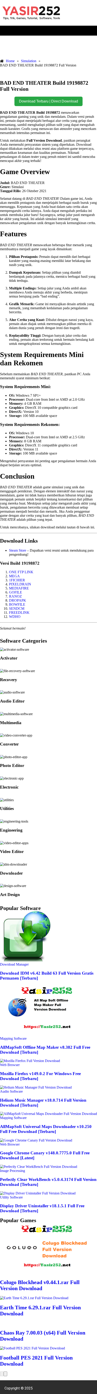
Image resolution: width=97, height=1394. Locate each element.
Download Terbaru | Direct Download (48, 101)
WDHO (15, 617)
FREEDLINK (19, 612)
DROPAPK (17, 600)
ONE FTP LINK (21, 572)
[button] (48, 31)
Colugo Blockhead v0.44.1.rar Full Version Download (40, 1285)
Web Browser (10, 1065)
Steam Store (17, 550)
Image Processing (12, 1171)
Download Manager (14, 964)
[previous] (2, 1373)
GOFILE (15, 592)
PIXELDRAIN (20, 584)
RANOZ (15, 596)
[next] (5, 1373)
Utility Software (11, 1197)
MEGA (14, 576)
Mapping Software (13, 1038)
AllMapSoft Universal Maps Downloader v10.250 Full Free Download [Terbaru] (46, 1129)
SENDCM (16, 608)
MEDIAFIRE (19, 588)
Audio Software (11, 1091)
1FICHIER (17, 580)
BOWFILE (17, 604)
